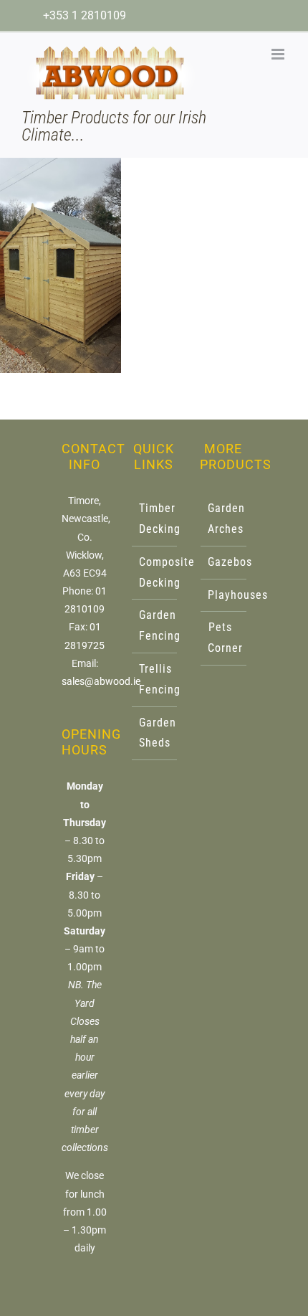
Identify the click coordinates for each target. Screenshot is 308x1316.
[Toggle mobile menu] (279, 54)
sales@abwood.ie (101, 681)
